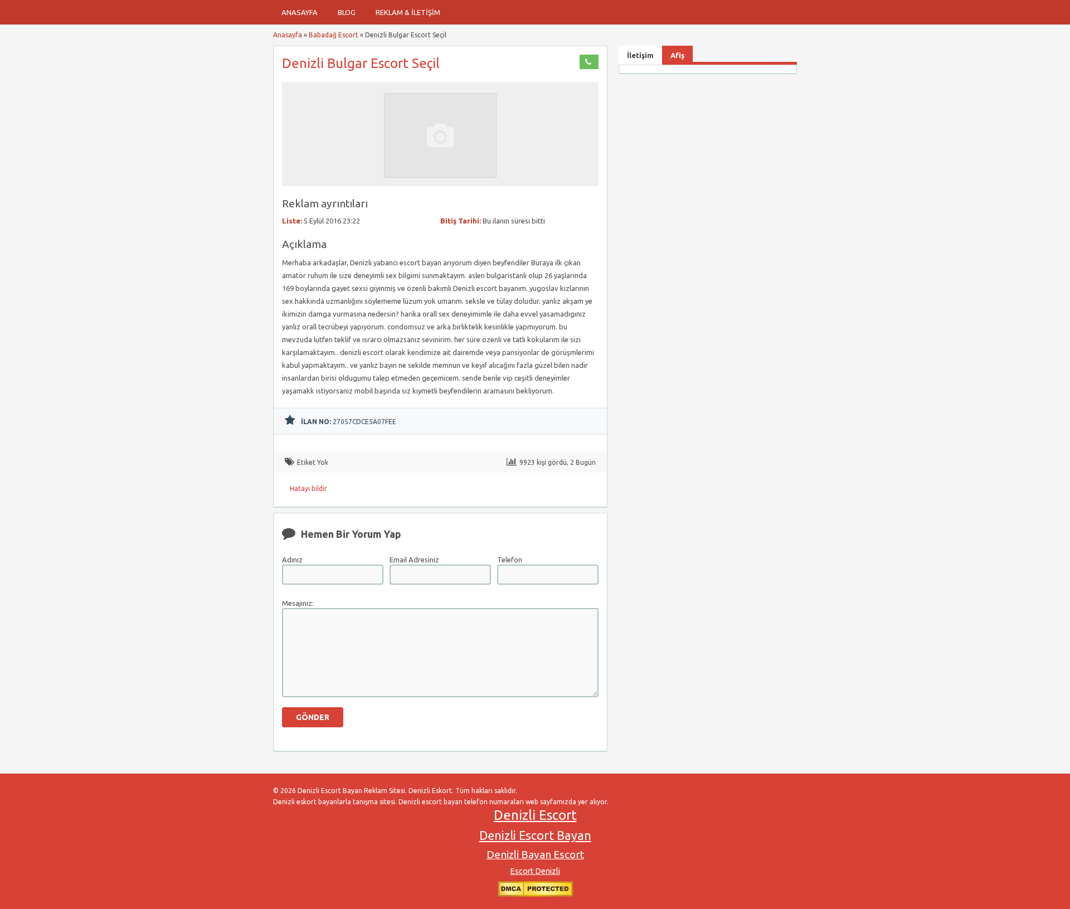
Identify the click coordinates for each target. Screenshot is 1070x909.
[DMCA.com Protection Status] (535, 894)
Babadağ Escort (333, 34)
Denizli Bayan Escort (535, 854)
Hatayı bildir (308, 488)
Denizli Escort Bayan (535, 835)
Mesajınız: (298, 603)
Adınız (292, 559)
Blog (347, 12)
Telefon (509, 559)
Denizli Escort (535, 815)
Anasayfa (299, 12)
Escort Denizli (535, 871)
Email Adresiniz (414, 559)
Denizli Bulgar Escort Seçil (361, 63)
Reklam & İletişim (408, 12)
